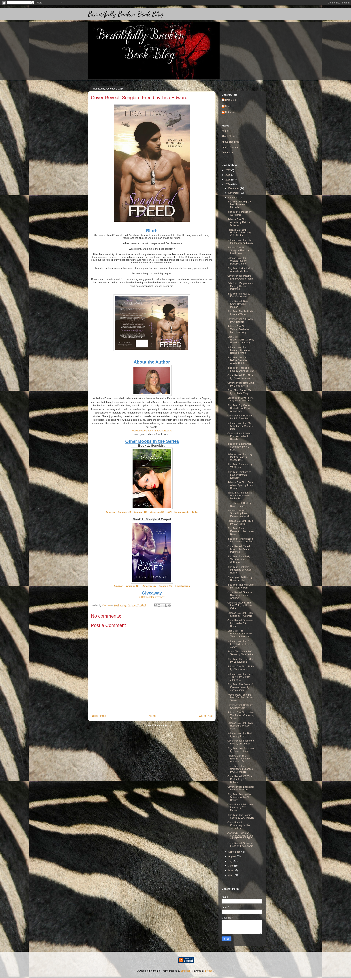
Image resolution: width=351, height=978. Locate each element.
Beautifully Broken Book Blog (125, 14)
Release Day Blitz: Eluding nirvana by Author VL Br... (238, 758)
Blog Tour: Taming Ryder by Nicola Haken (240, 586)
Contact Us (227, 152)
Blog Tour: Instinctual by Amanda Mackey (240, 270)
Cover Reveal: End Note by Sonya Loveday (240, 377)
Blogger (209, 970)
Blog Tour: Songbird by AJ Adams (239, 213)
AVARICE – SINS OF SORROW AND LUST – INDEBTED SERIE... (240, 835)
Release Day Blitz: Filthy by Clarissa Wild (240, 668)
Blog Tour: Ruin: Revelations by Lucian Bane (240, 531)
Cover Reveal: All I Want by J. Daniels (240, 320)
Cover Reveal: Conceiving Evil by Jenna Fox (238, 825)
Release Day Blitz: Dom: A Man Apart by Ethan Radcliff (240, 485)
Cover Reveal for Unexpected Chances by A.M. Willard (240, 769)
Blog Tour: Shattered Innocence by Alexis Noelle (239, 570)
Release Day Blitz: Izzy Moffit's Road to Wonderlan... (239, 457)
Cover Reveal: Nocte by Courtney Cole (240, 706)
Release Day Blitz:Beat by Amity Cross (239, 734)
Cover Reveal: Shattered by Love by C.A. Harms (240, 623)
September (234, 851)
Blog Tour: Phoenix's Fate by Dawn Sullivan (240, 369)
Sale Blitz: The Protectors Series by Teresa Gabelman (239, 633)
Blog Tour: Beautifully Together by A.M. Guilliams (238, 559)
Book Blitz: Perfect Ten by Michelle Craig (239, 392)
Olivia (228, 106)
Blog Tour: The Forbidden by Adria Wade (240, 313)
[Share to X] (162, 605)
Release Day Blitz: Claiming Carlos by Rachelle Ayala (238, 350)
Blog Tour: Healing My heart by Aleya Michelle (239, 204)
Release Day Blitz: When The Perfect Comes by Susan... (240, 715)
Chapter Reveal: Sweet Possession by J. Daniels (239, 436)
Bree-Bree (230, 99)
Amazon (110, 512)
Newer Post (98, 715)
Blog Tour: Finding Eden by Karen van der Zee (240, 540)
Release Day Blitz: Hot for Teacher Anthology (240, 241)
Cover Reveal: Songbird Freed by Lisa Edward (240, 844)
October (232, 197)
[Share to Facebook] (166, 605)
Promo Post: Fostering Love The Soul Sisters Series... (240, 697)
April (231, 875)
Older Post (206, 715)
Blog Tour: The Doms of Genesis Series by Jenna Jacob (240, 687)
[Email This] (155, 605)
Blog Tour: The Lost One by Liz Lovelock (240, 660)
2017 (228, 170)
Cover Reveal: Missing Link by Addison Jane (240, 277)
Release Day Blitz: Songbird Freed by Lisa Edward (238, 250)
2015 (228, 179)
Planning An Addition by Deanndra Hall (239, 579)
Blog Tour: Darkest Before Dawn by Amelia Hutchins (237, 360)
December (234, 188)
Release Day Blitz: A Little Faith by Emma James (239, 644)
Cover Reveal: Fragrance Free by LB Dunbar (240, 742)
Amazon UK (124, 512)
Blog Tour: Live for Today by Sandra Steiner (240, 749)
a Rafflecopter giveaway (152, 597)
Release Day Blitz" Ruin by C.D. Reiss (240, 522)
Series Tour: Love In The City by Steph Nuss (240, 399)
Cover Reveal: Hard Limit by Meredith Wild (240, 384)
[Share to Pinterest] (169, 605)
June (231, 865)
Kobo (195, 512)
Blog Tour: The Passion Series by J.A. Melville (240, 816)
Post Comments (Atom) (159, 725)
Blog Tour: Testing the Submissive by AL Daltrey (239, 797)
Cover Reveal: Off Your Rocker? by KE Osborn (239, 779)
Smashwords (181, 512)
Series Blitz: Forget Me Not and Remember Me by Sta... (239, 495)
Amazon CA (140, 512)
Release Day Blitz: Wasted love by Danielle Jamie (237, 261)
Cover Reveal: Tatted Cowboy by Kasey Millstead (238, 549)
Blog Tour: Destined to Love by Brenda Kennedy (239, 475)
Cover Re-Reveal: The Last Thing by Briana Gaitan (239, 605)
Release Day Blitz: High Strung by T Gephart (240, 614)
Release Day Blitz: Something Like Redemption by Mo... (239, 513)
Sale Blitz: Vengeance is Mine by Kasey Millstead (240, 286)
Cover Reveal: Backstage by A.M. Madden (240, 788)
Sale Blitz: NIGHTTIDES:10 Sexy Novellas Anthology (240, 340)
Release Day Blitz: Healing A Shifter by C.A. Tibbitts (239, 232)
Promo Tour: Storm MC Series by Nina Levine (240, 653)
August (232, 856)
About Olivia (228, 136)
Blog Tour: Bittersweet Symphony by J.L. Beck (239, 446)
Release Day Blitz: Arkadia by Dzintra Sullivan (238, 222)
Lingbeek (185, 970)
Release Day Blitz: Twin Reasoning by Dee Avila (240, 726)
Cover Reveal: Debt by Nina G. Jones (239, 504)
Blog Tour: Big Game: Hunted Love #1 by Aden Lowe (238, 408)
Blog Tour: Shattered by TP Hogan (239, 466)
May (231, 870)
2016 (228, 175)
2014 (228, 184)
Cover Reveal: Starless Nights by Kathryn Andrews (239, 595)
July (230, 861)
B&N (169, 512)
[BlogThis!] (159, 605)
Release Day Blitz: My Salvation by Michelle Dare (240, 426)
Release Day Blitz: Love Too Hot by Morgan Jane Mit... (240, 677)
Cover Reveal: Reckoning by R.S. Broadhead (240, 417)
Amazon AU (157, 512)
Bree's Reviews (230, 147)
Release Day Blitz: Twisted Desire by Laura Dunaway (238, 329)
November (234, 192)
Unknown (230, 112)
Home (152, 715)
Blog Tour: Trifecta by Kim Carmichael (238, 295)
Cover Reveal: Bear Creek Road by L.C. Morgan (239, 304)
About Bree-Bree (230, 141)
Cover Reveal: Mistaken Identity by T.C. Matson (240, 807)
